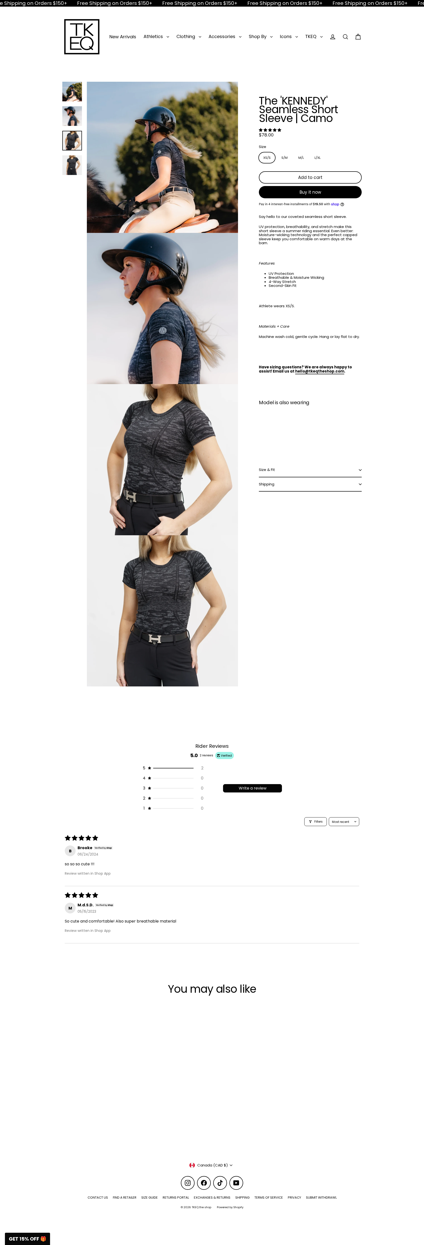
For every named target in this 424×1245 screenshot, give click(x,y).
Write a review (252, 788)
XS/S (267, 157)
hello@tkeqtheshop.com (319, 371)
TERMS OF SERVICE (268, 1197)
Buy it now (310, 192)
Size (262, 147)
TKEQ (311, 36)
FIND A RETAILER (124, 1197)
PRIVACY (294, 1197)
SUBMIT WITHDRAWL (321, 1197)
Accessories (223, 36)
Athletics (154, 36)
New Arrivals (122, 37)
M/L (301, 157)
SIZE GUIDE (149, 1197)
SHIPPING (242, 1197)
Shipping (266, 484)
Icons (286, 36)
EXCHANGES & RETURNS (212, 1197)
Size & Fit (267, 469)
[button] (270, 130)
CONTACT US (98, 1197)
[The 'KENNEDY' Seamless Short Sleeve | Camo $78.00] (272, 429)
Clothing (186, 36)
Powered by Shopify (230, 1207)
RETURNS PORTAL (176, 1197)
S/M (284, 157)
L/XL (317, 157)
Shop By (258, 36)
